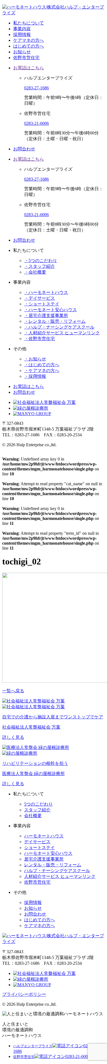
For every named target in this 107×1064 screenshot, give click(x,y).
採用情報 (22, 34)
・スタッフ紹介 (39, 266)
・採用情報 (35, 376)
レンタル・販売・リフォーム (52, 864)
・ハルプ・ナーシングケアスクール (59, 327)
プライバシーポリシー (24, 994)
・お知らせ (35, 359)
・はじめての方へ (41, 364)
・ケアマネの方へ (41, 370)
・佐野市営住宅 (39, 338)
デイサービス (37, 841)
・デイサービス (39, 298)
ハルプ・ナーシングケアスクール (57, 870)
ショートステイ (39, 847)
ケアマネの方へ (28, 40)
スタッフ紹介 (37, 809)
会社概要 (33, 815)
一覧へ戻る (13, 690)
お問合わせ (24, 149)
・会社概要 (35, 272)
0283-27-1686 (36, 88)
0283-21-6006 (36, 123)
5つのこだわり (38, 804)
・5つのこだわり (40, 260)
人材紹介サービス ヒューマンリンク (59, 876)
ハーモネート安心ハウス (48, 853)
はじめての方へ (28, 46)
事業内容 (22, 28)
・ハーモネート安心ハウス (50, 309)
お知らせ (22, 51)
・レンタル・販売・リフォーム (55, 321)
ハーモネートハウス (44, 836)
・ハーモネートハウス (46, 292)
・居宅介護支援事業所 (46, 315)
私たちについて (28, 23)
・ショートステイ (41, 304)
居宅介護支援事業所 (44, 859)
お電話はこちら (28, 67)
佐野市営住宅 (26, 57)
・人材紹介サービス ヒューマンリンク (62, 332)
